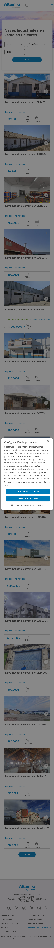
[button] (27, 505)
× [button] (48, 441)
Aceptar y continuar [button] (28, 491)
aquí (6, 485)
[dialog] (27, 474)
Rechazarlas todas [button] (28, 498)
